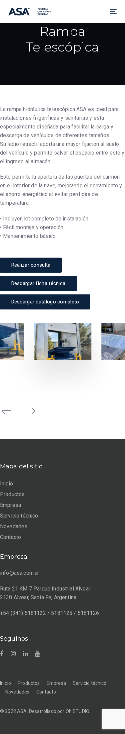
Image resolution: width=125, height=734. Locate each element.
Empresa (10, 505)
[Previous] (6, 411)
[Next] (30, 411)
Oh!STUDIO (77, 711)
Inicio (6, 483)
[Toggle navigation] (99, 11)
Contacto (10, 537)
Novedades (13, 526)
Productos (12, 494)
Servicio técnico (19, 516)
